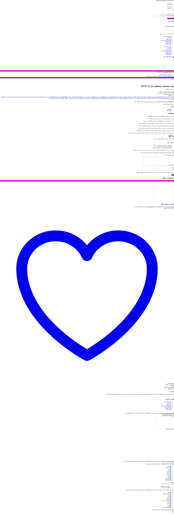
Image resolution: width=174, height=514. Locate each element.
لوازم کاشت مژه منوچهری (107, 98)
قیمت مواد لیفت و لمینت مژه (30, 96)
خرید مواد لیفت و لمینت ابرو (91, 96)
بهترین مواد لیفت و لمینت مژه (147, 96)
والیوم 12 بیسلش (68, 98)
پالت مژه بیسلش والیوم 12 (115, 96)
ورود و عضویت (170, 18)
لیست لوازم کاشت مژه (95, 98)
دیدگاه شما (171, 165)
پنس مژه (169, 37)
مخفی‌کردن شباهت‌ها (165, 486)
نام (173, 167)
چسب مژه (169, 38)
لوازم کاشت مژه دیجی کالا (148, 98)
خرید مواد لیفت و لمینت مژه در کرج (77, 96)
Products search (170, 15)
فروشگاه (169, 4)
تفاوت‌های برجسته (165, 487)
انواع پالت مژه (168, 41)
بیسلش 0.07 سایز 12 (135, 96)
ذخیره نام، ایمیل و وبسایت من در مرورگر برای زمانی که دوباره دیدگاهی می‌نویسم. (154, 172)
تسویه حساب (168, 42)
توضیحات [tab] (169, 109)
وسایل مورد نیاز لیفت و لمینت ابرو (56, 98)
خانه (170, 3)
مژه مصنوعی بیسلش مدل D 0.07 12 (81, 98)
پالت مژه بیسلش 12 (126, 96)
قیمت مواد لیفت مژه (42, 96)
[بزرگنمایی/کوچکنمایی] (173, 512)
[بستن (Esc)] (169, 512)
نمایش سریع (171, 388)
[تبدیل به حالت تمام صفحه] (172, 512)
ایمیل (172, 169)
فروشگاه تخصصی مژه (63, 96)
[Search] (173, 17)
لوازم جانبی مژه (167, 36)
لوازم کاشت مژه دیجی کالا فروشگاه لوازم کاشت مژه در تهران (127, 98)
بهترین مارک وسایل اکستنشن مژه (162, 96)
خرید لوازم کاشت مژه (103, 96)
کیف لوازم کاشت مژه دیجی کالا (161, 98)
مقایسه (172, 106)
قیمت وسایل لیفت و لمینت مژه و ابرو (14, 96)
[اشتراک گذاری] (170, 512)
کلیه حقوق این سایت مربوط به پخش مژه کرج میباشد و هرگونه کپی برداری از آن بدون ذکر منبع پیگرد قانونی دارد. (149, 461)
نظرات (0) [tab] (169, 110)
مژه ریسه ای (168, 44)
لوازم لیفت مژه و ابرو (166, 40)
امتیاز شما (171, 155)
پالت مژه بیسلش (167, 76)
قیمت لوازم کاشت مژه (52, 96)
